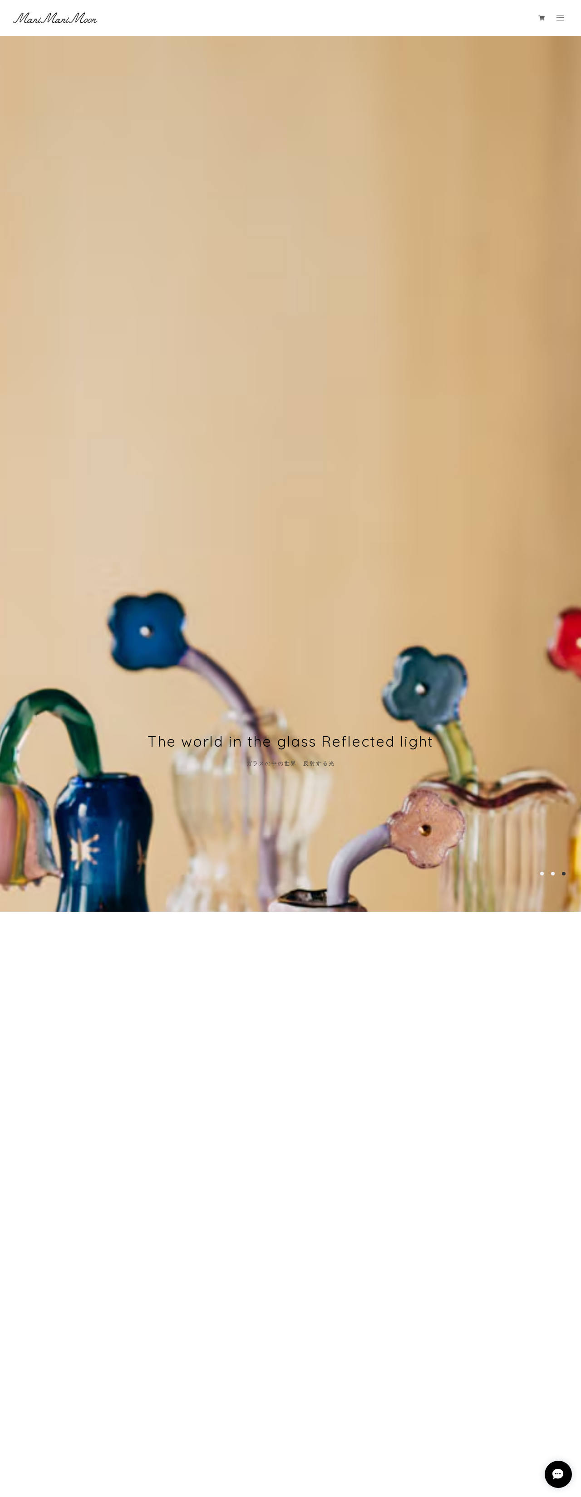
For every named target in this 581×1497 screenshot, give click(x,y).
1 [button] (542, 873)
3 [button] (564, 873)
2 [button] (553, 873)
